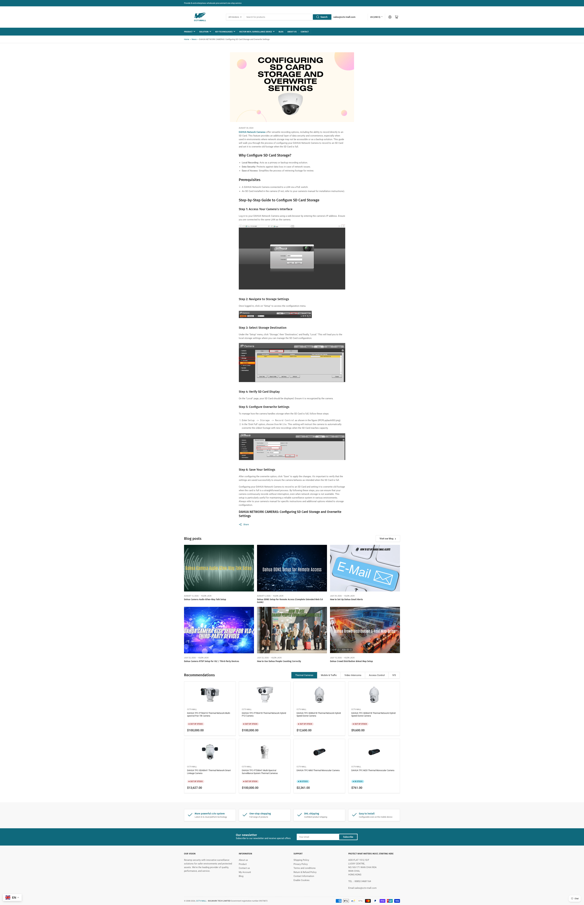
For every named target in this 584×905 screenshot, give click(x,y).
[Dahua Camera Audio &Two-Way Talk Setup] (219, 568)
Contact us (244, 868)
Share (246, 524)
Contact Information (304, 876)
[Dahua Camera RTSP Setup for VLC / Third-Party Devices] (219, 630)
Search (323, 17)
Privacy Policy (301, 864)
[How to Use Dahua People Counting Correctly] (292, 630)
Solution (204, 32)
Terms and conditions (305, 868)
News (194, 39)
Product (188, 32)
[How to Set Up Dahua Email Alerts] (365, 568)
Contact (305, 32)
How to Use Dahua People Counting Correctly (279, 661)
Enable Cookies (301, 880)
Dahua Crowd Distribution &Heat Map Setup (351, 661)
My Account (245, 872)
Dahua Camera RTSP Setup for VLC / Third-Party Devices (211, 661)
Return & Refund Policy (305, 872)
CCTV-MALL (192, 709)
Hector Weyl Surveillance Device (255, 32)
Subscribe (348, 837)
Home (186, 39)
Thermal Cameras (304, 675)
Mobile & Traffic (329, 675)
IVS (394, 675)
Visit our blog (386, 538)
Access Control (377, 675)
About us (292, 32)
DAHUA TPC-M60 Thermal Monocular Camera (318, 770)
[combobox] (288, 17)
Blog (281, 32)
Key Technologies (224, 32)
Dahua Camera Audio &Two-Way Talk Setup (205, 599)
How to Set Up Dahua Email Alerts (346, 599)
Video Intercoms (352, 675)
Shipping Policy (301, 860)
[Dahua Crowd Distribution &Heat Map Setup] (365, 630)
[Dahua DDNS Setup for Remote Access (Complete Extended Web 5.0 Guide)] (292, 568)
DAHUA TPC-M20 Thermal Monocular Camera (372, 770)
